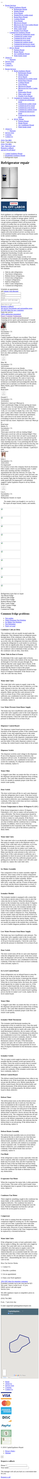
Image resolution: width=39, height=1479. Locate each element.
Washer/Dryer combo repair (23, 15)
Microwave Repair (20, 23)
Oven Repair (18, 21)
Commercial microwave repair (24, 44)
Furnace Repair (19, 50)
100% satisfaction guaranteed (11, 314)
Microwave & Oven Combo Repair (26, 25)
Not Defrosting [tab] (10, 624)
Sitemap (8, 1453)
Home (7, 1382)
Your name (4, 1468)
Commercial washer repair (23, 36)
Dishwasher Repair (20, 27)
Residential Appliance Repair (15, 155)
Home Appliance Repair (18, 7)
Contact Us (9, 65)
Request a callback (7, 306)
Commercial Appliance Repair (20, 32)
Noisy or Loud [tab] (10, 626)
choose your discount (11, 291)
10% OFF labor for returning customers (14, 1281)
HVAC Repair (14, 48)
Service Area (9, 61)
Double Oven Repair (21, 30)
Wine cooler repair (20, 29)
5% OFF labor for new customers (12, 310)
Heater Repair (18, 52)
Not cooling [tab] (9, 618)
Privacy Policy (10, 1451)
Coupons (8, 63)
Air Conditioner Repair (22, 54)
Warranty (13, 59)
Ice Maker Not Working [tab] (13, 622)
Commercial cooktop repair (23, 42)
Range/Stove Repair (21, 17)
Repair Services (10, 5)
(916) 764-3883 (6, 140)
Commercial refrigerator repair (24, 34)
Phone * (3, 1465)
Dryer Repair (18, 13)
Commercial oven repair (22, 40)
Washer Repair (19, 11)
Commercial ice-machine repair (24, 46)
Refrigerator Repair (20, 9)
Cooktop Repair (19, 19)
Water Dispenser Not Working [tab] (15, 620)
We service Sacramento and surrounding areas (16, 308)
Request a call (5, 1477)
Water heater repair (20, 56)
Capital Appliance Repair (13, 153)
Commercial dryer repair (22, 38)
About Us (8, 58)
